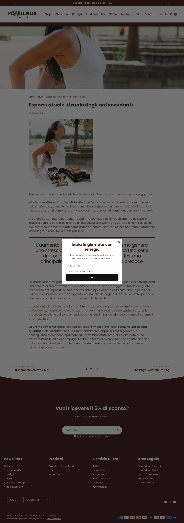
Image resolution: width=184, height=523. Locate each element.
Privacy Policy (86, 271)
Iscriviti (92, 277)
